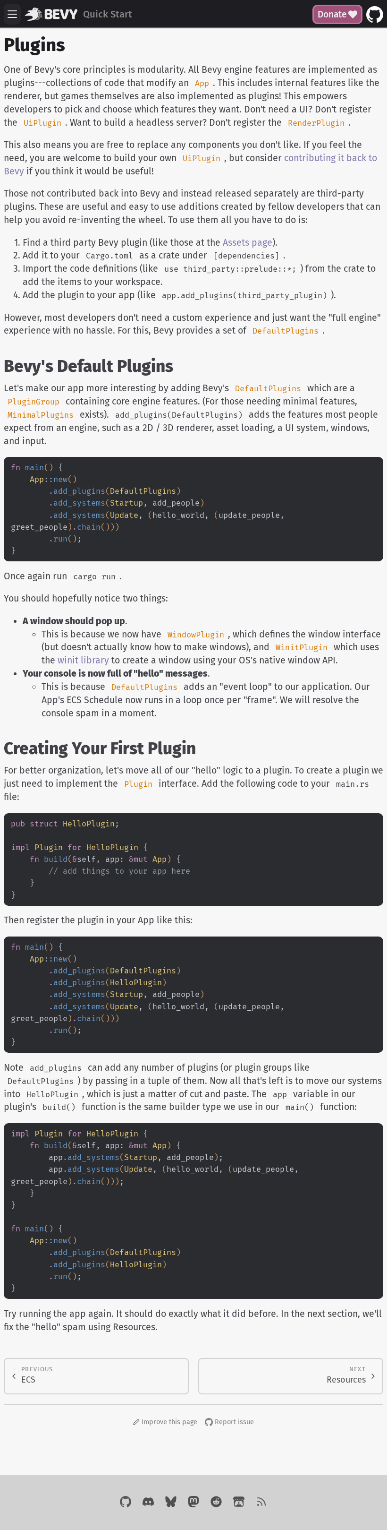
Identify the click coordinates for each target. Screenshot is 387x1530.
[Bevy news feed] (261, 1502)
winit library (83, 660)
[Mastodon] (193, 1502)
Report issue (234, 1422)
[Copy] (371, 468)
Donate (332, 14)
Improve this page (169, 1422)
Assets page (247, 242)
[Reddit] (216, 1502)
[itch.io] (238, 1502)
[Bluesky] (171, 1502)
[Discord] (148, 1502)
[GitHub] (125, 1502)
